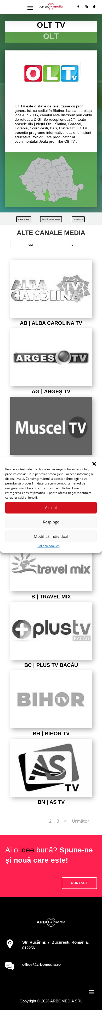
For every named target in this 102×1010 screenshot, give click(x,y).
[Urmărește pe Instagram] (86, 7)
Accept (51, 507)
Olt (31, 245)
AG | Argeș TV (51, 391)
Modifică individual (51, 536)
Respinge (51, 521)
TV (71, 245)
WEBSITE (78, 219)
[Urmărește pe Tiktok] (94, 7)
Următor (80, 821)
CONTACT (79, 883)
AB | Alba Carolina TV (51, 323)
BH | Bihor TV (51, 733)
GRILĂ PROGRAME (51, 219)
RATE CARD (24, 219)
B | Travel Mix (51, 596)
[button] (94, 463)
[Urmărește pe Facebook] (78, 7)
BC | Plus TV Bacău (51, 665)
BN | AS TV (51, 802)
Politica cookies (48, 546)
